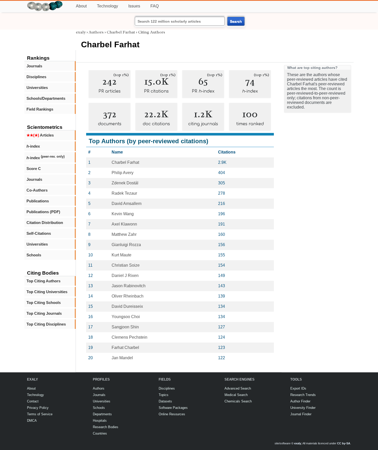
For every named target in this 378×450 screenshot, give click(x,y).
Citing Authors (151, 32)
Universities (37, 87)
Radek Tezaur (124, 193)
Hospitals (100, 420)
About (81, 6)
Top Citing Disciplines (46, 324)
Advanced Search (237, 388)
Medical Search (236, 395)
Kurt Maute (121, 255)
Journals (34, 66)
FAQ (154, 6)
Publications (37, 201)
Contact (33, 401)
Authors (96, 32)
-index (33, 146)
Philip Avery (122, 172)
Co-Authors (37, 190)
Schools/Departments (45, 98)
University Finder (303, 408)
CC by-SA (343, 443)
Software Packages (173, 408)
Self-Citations (38, 233)
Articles (40, 135)
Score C (33, 168)
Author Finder (300, 401)
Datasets (165, 401)
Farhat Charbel (125, 347)
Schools (33, 255)
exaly (81, 32)
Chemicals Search (238, 401)
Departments (102, 414)
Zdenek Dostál (125, 183)
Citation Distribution (44, 222)
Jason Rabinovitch (129, 286)
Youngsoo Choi (126, 316)
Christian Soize (126, 265)
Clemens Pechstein (129, 337)
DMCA (32, 420)
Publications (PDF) (43, 212)
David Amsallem (126, 203)
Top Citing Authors (43, 281)
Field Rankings (39, 109)
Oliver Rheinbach (127, 296)
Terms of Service (39, 414)
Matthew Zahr (124, 234)
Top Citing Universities (46, 292)
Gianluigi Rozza (126, 244)
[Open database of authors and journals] (45, 3)
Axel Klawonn (124, 224)
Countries (100, 433)
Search (236, 21)
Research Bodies (105, 427)
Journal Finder (300, 414)
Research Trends (303, 395)
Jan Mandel (122, 358)
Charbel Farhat (121, 32)
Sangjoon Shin (125, 327)
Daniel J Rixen (125, 275)
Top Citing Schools (43, 302)
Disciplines (36, 77)
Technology (107, 6)
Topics (163, 395)
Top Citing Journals (44, 313)
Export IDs (298, 388)
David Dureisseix (127, 306)
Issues (134, 6)
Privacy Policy (38, 408)
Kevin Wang (123, 214)
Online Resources (172, 414)
